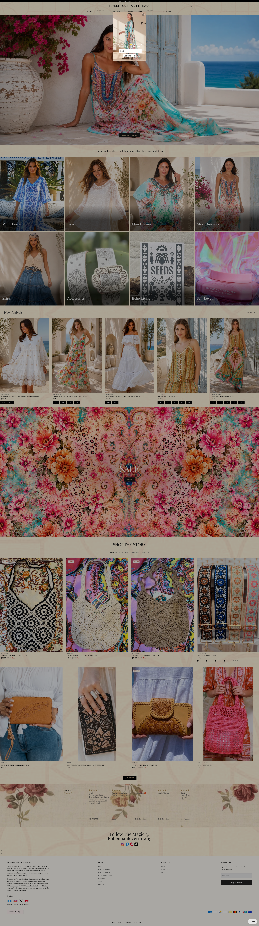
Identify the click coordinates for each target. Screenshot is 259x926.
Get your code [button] (130, 56)
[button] (143, 14)
